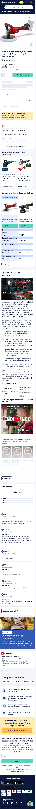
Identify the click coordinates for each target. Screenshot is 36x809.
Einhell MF (10, 146)
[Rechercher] (6, 7)
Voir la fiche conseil (24, 646)
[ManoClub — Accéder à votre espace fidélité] (21, 2)
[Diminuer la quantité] (3, 75)
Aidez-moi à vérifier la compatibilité (14, 130)
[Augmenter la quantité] (11, 75)
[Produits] (2, 7)
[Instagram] (16, 802)
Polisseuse (5, 673)
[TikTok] (20, 802)
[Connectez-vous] (27, 2)
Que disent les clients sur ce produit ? (15, 134)
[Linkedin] (2, 802)
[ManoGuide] (30, 804)
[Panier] (31, 2)
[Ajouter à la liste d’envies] (31, 45)
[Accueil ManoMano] (9, 2)
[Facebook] (7, 802)
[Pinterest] (11, 802)
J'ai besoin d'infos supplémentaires (14, 139)
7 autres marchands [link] (19, 146)
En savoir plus (20, 771)
